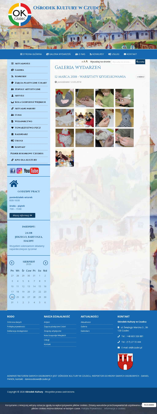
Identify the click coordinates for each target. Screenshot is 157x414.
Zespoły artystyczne (27, 89)
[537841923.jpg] (124, 138)
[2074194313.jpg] (104, 118)
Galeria (19, 70)
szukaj (141, 61)
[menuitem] (31, 54)
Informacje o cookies (114, 408)
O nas (81, 54)
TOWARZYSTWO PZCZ (27, 127)
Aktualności (22, 63)
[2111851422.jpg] (124, 118)
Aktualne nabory (25, 108)
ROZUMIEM (149, 405)
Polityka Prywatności (91, 408)
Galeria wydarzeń (60, 54)
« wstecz (140, 76)
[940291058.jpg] (65, 158)
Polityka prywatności (16, 326)
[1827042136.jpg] (65, 118)
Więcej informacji (21, 215)
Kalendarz (21, 134)
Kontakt (131, 54)
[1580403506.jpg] (84, 98)
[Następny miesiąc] (45, 263)
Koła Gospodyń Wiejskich (30, 102)
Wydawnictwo (23, 121)
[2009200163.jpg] (84, 118)
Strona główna (32, 54)
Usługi (115, 54)
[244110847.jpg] (104, 138)
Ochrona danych (14, 322)
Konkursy (98, 54)
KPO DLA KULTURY (25, 160)
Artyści (19, 95)
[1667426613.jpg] (124, 98)
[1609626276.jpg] (104, 98)
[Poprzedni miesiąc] (12, 263)
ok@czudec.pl (135, 347)
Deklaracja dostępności (17, 331)
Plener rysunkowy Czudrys (26, 153)
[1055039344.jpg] (65, 98)
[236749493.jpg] (84, 138)
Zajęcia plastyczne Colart (30, 82)
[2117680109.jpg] (65, 138)
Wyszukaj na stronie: (100, 61)
